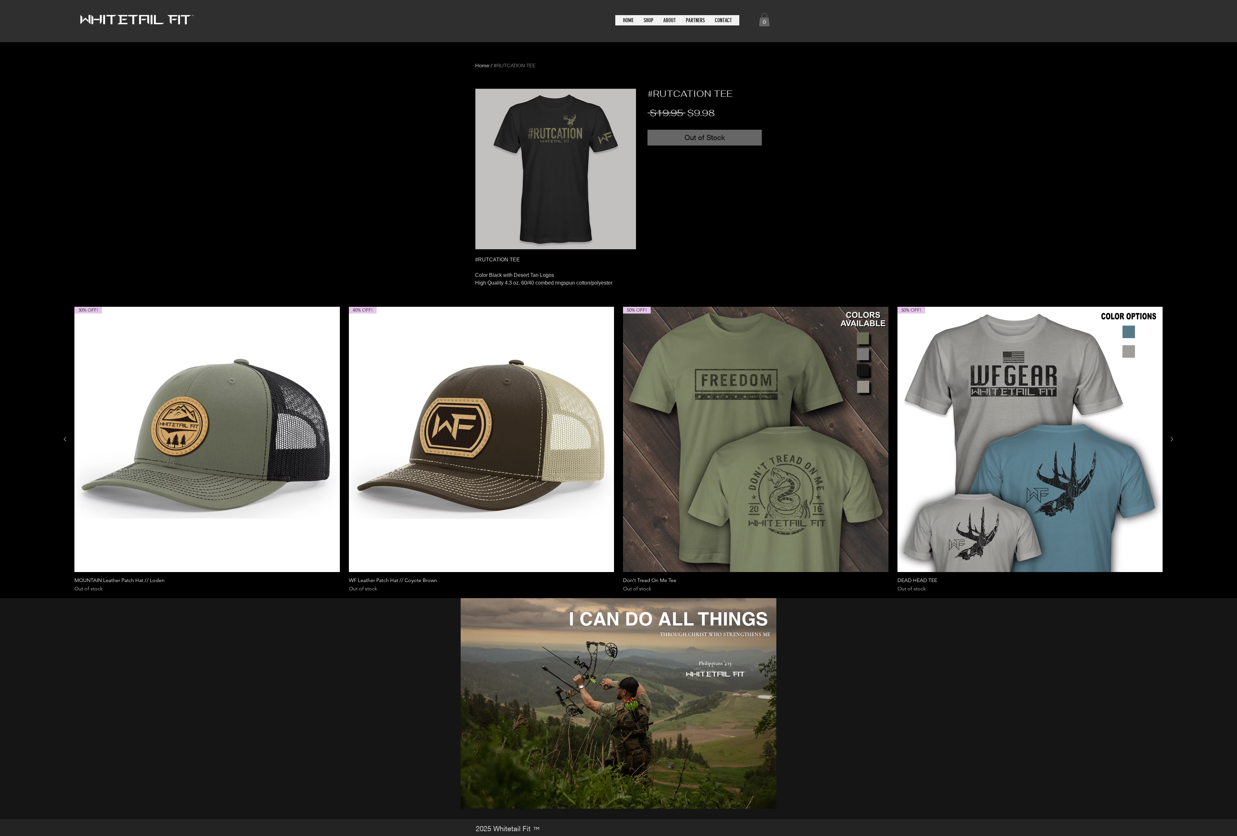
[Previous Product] (65, 439)
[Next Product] (1172, 439)
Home (482, 65)
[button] (764, 19)
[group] (618, 449)
